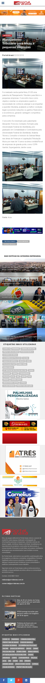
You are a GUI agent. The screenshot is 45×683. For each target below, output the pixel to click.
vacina (25, 358)
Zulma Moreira (9, 386)
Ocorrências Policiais (12, 358)
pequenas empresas (9, 244)
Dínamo (6, 380)
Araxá (21, 361)
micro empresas (23, 241)
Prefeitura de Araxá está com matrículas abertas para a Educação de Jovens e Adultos (27, 625)
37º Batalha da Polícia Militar (15, 370)
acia (12, 376)
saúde (23, 376)
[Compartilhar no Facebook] (4, 680)
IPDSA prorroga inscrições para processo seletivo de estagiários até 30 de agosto (28, 613)
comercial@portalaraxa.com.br (13, 583)
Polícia (6, 376)
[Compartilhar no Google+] (18, 680)
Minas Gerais (8, 367)
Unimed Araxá (16, 380)
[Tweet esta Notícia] (11, 680)
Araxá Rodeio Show (10, 383)
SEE (18, 376)
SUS (29, 376)
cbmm (28, 361)
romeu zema (21, 364)
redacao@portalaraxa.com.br (12, 580)
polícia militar (9, 364)
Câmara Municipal (28, 349)
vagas (31, 370)
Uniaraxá (6, 373)
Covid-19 (6, 349)
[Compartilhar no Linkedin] (26, 680)
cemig (14, 373)
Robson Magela (27, 352)
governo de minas (10, 355)
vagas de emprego (10, 361)
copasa (23, 383)
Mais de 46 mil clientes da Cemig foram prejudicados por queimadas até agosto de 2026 (28, 602)
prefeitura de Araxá (11, 352)
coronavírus (24, 373)
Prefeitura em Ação (24, 386)
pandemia (15, 349)
